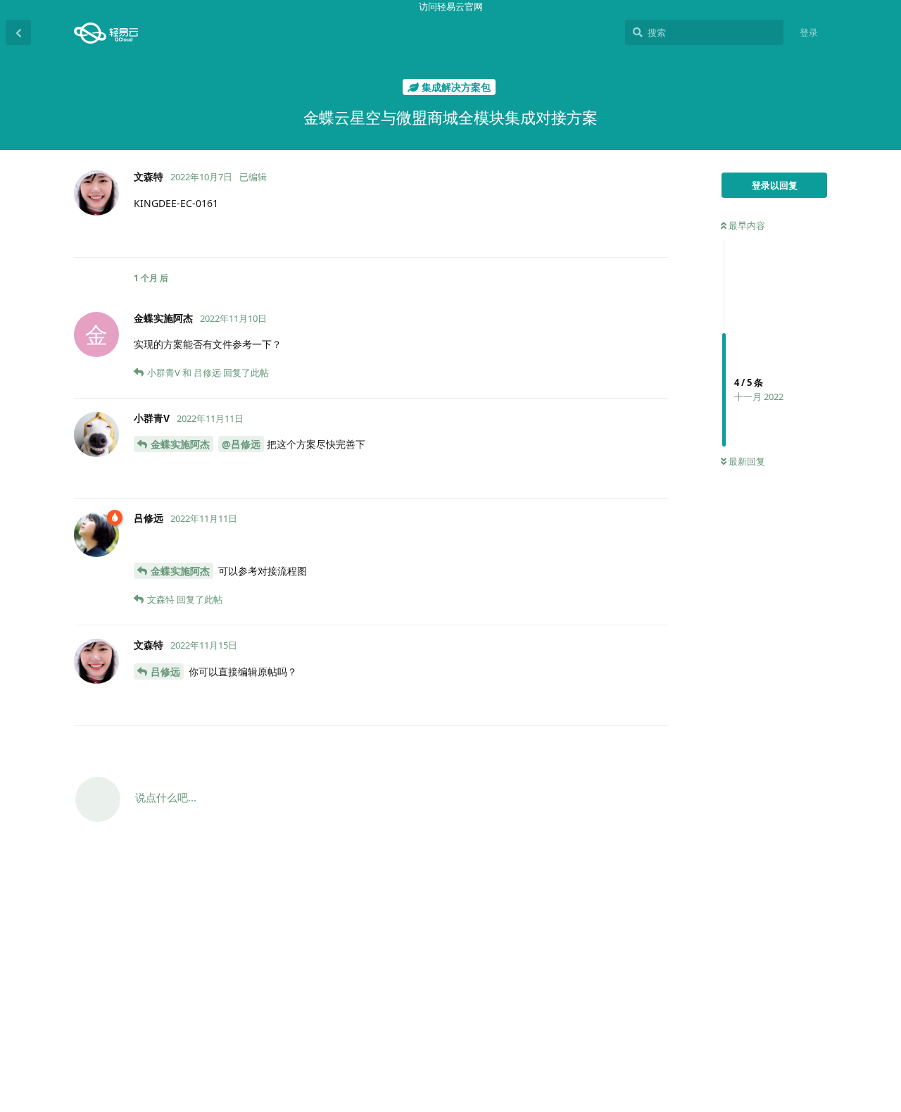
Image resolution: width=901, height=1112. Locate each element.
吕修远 (165, 671)
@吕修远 (241, 444)
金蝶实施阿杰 (180, 444)
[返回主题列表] (18, 32)
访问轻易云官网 (451, 6)
